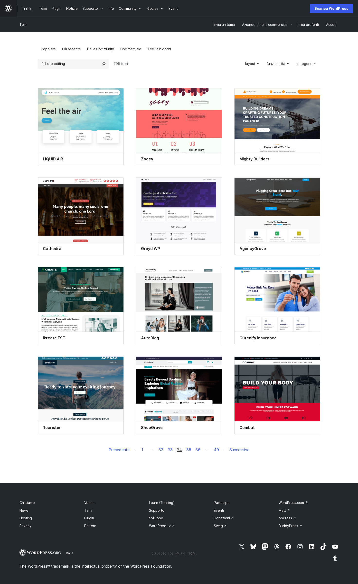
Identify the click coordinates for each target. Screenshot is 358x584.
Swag (220, 526)
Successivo (239, 449)
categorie (304, 64)
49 (216, 449)
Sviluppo (156, 518)
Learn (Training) (162, 503)
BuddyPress (290, 526)
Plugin (89, 518)
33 (170, 449)
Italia (69, 553)
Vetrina (89, 503)
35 (188, 449)
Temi (23, 24)
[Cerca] (104, 64)
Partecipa (221, 503)
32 (161, 449)
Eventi (219, 510)
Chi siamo (27, 503)
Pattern (90, 526)
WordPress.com (293, 503)
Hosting (25, 518)
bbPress (287, 518)
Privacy (25, 526)
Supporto (156, 510)
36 (198, 449)
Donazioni (224, 518)
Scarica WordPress (331, 8)
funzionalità (276, 64)
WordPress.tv (162, 526)
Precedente (119, 449)
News (23, 510)
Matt (284, 510)
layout (250, 64)
